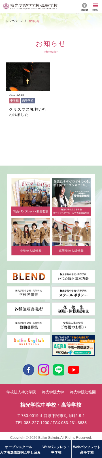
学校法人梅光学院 (21, 392)
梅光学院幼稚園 (83, 392)
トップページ (14, 21)
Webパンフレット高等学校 (87, 449)
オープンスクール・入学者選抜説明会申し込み (20, 449)
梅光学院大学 (53, 392)
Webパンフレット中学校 (56, 449)
